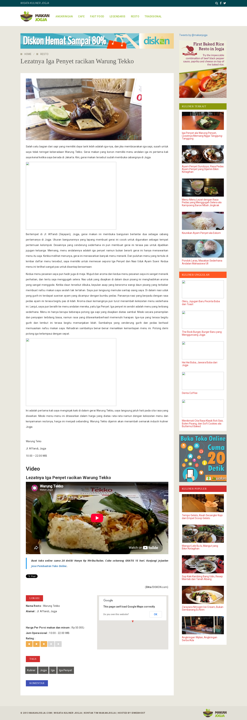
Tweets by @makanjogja (193, 35)
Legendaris (117, 16)
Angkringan (64, 16)
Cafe (81, 16)
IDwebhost (138, 713)
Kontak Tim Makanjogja (100, 713)
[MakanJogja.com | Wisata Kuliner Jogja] (34, 16)
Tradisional (153, 16)
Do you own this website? (116, 614)
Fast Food (97, 16)
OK (155, 614)
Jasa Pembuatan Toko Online (49, 566)
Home (27, 54)
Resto (135, 16)
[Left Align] (29, 644)
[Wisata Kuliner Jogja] (215, 713)
